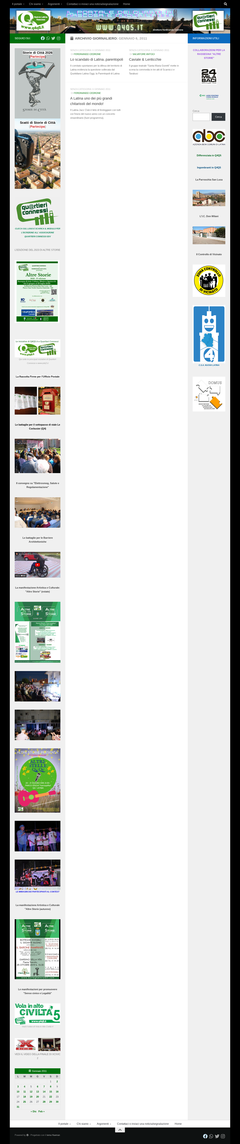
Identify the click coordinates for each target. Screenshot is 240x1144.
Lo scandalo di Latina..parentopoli (96, 59)
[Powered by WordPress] (27, 1135)
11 (24, 1091)
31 (18, 1106)
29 (50, 1101)
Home (126, 4)
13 (37, 1091)
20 (37, 1096)
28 (44, 1101)
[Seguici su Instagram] (58, 38)
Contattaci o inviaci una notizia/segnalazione (93, 4)
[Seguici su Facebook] (43, 38)
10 (18, 1091)
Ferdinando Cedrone (87, 54)
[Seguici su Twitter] (53, 38)
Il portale (17, 4)
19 (31, 1096)
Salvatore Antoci (144, 54)
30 (57, 1101)
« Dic (33, 1111)
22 (50, 1096)
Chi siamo (35, 4)
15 (50, 1091)
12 (31, 1091)
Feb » (41, 1111)
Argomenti (54, 4)
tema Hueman (53, 1135)
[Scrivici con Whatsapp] (48, 38)
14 (44, 1091)
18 (24, 1096)
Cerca (196, 111)
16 (57, 1091)
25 (24, 1101)
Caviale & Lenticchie (145, 59)
